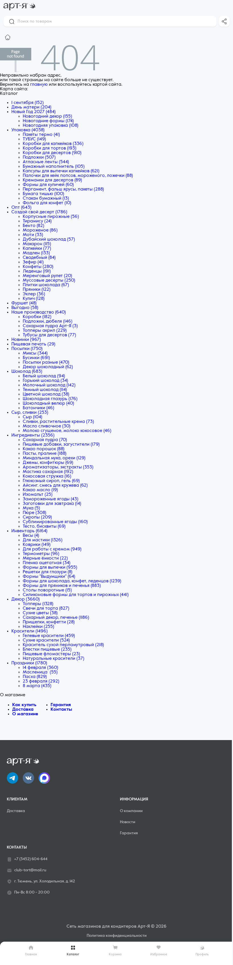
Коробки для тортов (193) (49, 148)
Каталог (73, 954)
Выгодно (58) (24, 308)
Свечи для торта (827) (46, 608)
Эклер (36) (34, 294)
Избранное (158, 954)
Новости (127, 822)
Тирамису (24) (37, 221)
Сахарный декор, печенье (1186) (56, 617)
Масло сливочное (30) (46, 426)
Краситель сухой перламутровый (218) (63, 645)
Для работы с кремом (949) (52, 549)
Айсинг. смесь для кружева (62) (55, 485)
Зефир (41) (33, 262)
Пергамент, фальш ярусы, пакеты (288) (63, 189)
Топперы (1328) (38, 604)
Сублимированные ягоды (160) (55, 522)
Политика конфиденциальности (117, 936)
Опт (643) (21, 207)
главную (39, 84)
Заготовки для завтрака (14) (52, 503)
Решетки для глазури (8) (47, 572)
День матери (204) (31, 107)
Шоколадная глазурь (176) (50, 399)
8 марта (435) (37, 686)
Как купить (24, 705)
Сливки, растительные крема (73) (58, 421)
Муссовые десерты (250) (49, 280)
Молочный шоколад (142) (49, 385)
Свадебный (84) (39, 257)
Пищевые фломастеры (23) (51, 654)
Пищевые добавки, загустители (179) (61, 444)
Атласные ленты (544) (46, 162)
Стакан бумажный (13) (46, 198)
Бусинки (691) (36, 358)
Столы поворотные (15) (47, 590)
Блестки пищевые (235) (47, 649)
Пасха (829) (35, 677)
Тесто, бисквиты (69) (44, 526)
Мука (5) (31, 508)
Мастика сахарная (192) (48, 472)
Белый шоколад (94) (44, 376)
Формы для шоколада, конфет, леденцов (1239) (72, 581)
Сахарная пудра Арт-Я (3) (50, 326)
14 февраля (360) (40, 667)
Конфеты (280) (38, 267)
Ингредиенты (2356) (33, 435)
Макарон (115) (37, 244)
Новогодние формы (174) (48, 121)
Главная (31, 954)
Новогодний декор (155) (47, 116)
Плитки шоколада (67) (46, 285)
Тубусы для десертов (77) (49, 335)
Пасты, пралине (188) (44, 453)
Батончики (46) (38, 408)
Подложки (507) (39, 157)
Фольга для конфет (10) (47, 203)
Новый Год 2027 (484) (33, 112)
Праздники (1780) (29, 663)
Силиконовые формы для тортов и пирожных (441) (76, 595)
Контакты (61, 709)
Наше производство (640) (38, 312)
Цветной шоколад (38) (46, 394)
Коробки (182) (37, 317)
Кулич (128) (34, 298)
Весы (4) (31, 535)
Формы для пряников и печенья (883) (62, 585)
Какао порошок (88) (44, 449)
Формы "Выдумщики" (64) (49, 576)
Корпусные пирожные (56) (51, 216)
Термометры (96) (41, 554)
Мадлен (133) (36, 253)
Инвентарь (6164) (29, 531)
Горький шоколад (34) (45, 380)
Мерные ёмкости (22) (45, 558)
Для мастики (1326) (43, 540)
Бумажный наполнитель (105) (54, 166)
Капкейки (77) (37, 248)
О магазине (25, 714)
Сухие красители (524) (46, 640)
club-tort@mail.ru (30, 870)
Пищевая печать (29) (33, 344)
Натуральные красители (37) (53, 658)
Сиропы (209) (37, 517)
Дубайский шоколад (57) (49, 239)
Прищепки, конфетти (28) (49, 622)
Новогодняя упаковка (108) (50, 125)
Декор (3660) (25, 599)
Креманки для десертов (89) (52, 180)
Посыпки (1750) (27, 349)
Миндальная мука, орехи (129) (54, 458)
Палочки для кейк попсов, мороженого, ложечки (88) (78, 175)
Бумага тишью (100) (43, 194)
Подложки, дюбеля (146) (47, 321)
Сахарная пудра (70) (45, 440)
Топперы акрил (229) (45, 330)
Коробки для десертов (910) (52, 153)
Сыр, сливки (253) (29, 412)
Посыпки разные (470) (46, 362)
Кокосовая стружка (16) (47, 476)
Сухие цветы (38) (40, 613)
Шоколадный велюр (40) (48, 403)
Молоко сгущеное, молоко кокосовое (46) (67, 431)
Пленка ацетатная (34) (46, 563)
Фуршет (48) (24, 303)
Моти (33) (33, 235)
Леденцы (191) (37, 271)
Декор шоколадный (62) (48, 367)
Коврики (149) (37, 544)
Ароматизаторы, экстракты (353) (58, 467)
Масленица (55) (40, 672)
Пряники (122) (37, 289)
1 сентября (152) (27, 103)
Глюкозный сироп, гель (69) (51, 481)
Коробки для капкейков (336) (53, 144)
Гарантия (61, 705)
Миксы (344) (35, 353)
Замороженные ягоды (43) (50, 499)
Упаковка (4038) (28, 130)
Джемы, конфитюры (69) (48, 462)
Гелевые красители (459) (49, 636)
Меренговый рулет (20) (47, 276)
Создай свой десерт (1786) (39, 212)
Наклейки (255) (38, 626)
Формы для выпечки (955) (50, 567)
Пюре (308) (34, 513)
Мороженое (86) (40, 230)
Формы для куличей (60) (48, 185)
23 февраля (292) (41, 681)
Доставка (23, 709)
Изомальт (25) (38, 494)
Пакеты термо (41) (41, 134)
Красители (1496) (29, 631)
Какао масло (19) (40, 490)
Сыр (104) (32, 417)
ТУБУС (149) (34, 139)
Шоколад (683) (26, 371)
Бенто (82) (33, 226)
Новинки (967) (26, 339)
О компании (131, 811)
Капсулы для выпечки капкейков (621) (61, 171)
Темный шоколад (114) (45, 390)
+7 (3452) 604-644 (30, 859)
